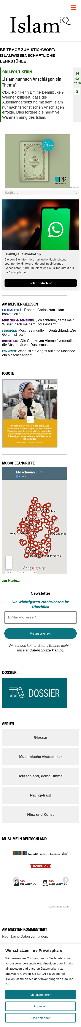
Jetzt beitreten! (41, 283)
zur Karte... (11, 580)
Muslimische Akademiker (40, 757)
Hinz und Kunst (40, 815)
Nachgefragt (40, 795)
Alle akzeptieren (40, 994)
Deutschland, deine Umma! (40, 776)
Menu (73, 6)
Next (64, 879)
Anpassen (40, 1006)
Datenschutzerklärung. (47, 650)
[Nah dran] (78, 945)
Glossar (40, 737)
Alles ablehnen (40, 1018)
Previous (15, 879)
